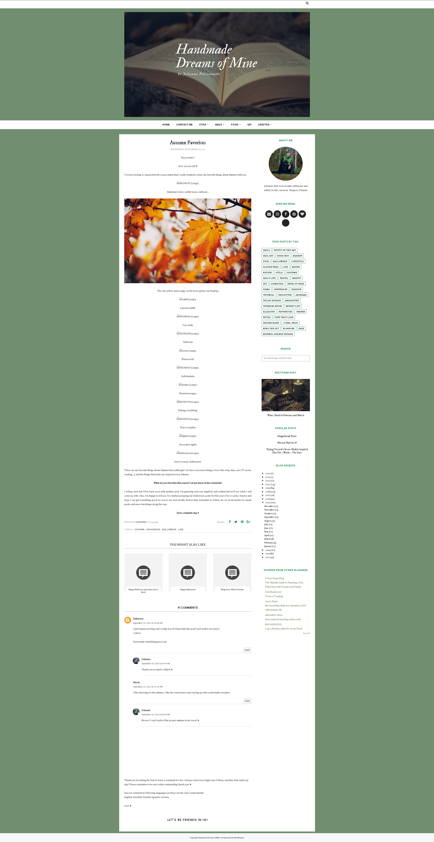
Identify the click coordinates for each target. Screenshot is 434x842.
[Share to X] (236, 522)
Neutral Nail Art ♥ (287, 442)
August (267, 520)
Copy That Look (284, 317)
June (266, 528)
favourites (153, 529)
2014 (267, 550)
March (267, 538)
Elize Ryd (269, 312)
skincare (301, 295)
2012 (267, 557)
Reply (247, 650)
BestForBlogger (237, 838)
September (269, 517)
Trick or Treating (274, 596)
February (268, 542)
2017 (267, 495)
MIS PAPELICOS (273, 624)
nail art (268, 256)
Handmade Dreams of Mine (209, 838)
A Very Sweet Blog (274, 578)
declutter (285, 295)
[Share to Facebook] (229, 522)
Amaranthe (292, 300)
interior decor (272, 306)
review (267, 273)
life (180, 529)
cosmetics (277, 284)
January (268, 546)
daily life (269, 278)
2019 (267, 487)
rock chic (283, 256)
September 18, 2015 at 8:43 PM (156, 664)
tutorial (268, 295)
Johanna (146, 659)
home (266, 289)
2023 (267, 477)
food (266, 261)
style (279, 273)
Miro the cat (271, 328)
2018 (267, 491)
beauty (296, 278)
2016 (267, 498)
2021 (267, 480)
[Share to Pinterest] (242, 522)
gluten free (271, 267)
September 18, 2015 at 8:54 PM (156, 715)
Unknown (138, 619)
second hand (271, 323)
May (266, 531)
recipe (296, 267)
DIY (265, 284)
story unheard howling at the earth (283, 619)
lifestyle (297, 261)
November (269, 509)
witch (267, 317)
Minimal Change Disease (278, 334)
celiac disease (272, 300)
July (266, 524)
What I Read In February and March (285, 415)
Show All (306, 633)
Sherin (136, 682)
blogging (289, 328)
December (269, 506)
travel (284, 278)
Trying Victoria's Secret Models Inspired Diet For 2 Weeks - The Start (287, 451)
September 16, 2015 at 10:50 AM (147, 623)
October (268, 513)
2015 (267, 502)
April (266, 535)
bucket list (293, 306)
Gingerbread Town (287, 436)
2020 (267, 484)
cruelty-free (295, 284)
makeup (297, 256)
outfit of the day (285, 250)
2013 (267, 553)
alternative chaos (274, 615)
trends (300, 312)
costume (292, 273)
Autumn (139, 529)
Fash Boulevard (273, 592)
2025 (267, 473)
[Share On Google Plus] (248, 522)
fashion (296, 289)
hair (301, 328)
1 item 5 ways (290, 323)
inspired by (281, 289)
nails (266, 250)
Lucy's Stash (271, 601)
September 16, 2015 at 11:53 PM (147, 687)
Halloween (169, 529)
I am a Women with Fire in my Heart (283, 629)
